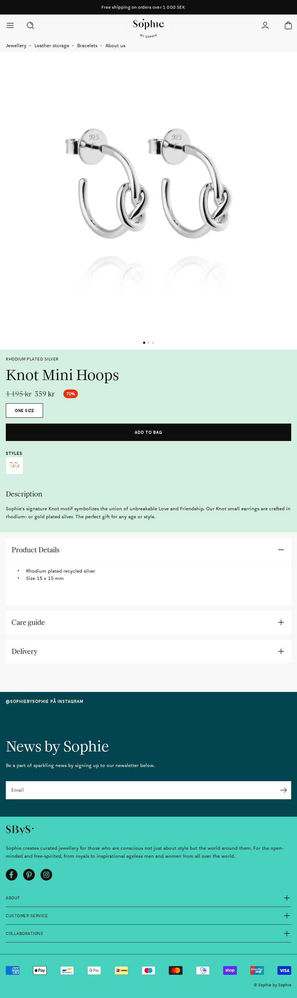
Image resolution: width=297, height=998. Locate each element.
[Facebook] (11, 875)
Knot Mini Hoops (14, 465)
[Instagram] (46, 875)
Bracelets (87, 45)
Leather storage (51, 45)
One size (24, 410)
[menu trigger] (13, 25)
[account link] (265, 25)
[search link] (30, 25)
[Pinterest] (29, 875)
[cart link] (288, 25)
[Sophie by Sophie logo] (148, 28)
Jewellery (16, 45)
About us (115, 45)
